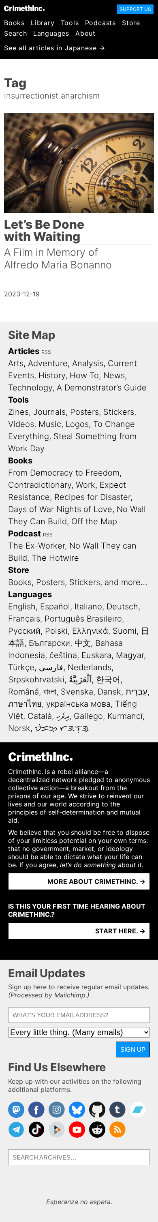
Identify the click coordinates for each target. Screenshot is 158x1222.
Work (85, 485)
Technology (30, 387)
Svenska (77, 692)
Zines (18, 412)
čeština (63, 655)
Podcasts (100, 23)
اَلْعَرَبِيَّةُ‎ (80, 679)
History (51, 375)
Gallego (88, 716)
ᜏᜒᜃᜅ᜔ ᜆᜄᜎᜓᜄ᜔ (62, 728)
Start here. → (120, 931)
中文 (83, 643)
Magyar (130, 655)
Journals (49, 412)
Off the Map (94, 521)
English (22, 606)
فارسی (51, 667)
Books (14, 23)
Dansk (109, 692)
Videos (21, 424)
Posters (84, 412)
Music (49, 424)
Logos (77, 424)
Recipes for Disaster (92, 497)
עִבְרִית (136, 692)
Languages (51, 33)
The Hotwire (55, 558)
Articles (23, 351)
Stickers (118, 412)
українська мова (78, 704)
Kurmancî (125, 716)
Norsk (19, 728)
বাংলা (49, 692)
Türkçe (21, 667)
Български (49, 643)
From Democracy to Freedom (64, 473)
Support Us (135, 9)
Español (55, 606)
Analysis (87, 363)
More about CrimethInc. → (96, 881)
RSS (46, 352)
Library (43, 23)
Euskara (96, 655)
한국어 (108, 679)
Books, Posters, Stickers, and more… (77, 582)
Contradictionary (39, 485)
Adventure (48, 363)
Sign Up (132, 1049)
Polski (56, 631)
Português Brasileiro (83, 619)
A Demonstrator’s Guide (102, 387)
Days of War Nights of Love (60, 509)
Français (24, 619)
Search (15, 33)
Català (40, 716)
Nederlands (89, 667)
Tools (70, 23)
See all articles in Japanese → (54, 48)
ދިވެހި (62, 716)
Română (23, 692)
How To (84, 375)
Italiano (88, 606)
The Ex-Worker (36, 546)
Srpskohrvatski (36, 679)
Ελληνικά (90, 631)
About (85, 33)
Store (131, 23)
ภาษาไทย (25, 704)
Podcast (24, 533)
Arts (15, 363)
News (114, 375)
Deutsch (122, 606)
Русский (24, 631)
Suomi (125, 631)
